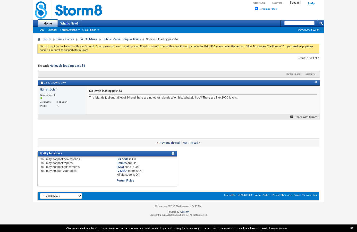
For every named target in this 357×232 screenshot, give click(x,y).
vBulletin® (184, 212)
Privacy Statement (282, 195)
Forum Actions (68, 29)
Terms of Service (302, 195)
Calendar (52, 29)
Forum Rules (125, 180)
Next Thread (190, 142)
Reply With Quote (306, 117)
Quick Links (89, 29)
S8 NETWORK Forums (249, 195)
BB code (122, 159)
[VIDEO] (122, 171)
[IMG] (120, 167)
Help (311, 3)
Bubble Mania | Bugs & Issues (122, 39)
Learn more (278, 228)
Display (310, 74)
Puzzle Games (65, 39)
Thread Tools (293, 74)
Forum (46, 39)
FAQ (41, 29)
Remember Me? (267, 9)
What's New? (69, 23)
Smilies (122, 163)
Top (315, 195)
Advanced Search (308, 29)
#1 (315, 82)
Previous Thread (169, 142)
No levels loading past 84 (67, 66)
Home (48, 23)
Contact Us (230, 195)
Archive (267, 195)
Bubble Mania (88, 39)
